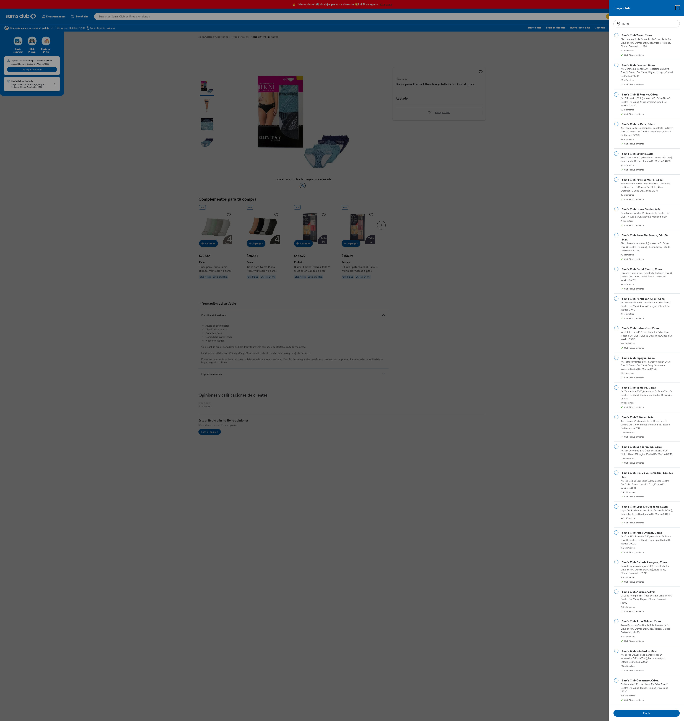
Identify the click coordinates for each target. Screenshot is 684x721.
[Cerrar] (677, 8)
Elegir (646, 713)
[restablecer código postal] (618, 24)
